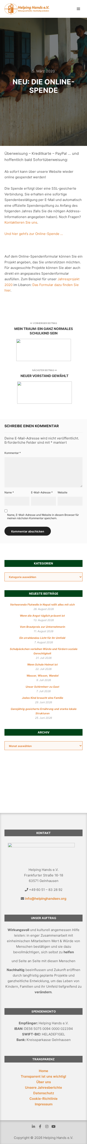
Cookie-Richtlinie (43, 1098)
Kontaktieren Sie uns (20, 222)
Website (62, 492)
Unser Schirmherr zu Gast (42, 686)
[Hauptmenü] (79, 9)
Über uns (43, 1082)
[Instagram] (47, 1126)
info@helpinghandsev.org (45, 898)
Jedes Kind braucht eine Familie (42, 697)
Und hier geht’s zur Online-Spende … (33, 234)
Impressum (43, 1104)
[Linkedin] (33, 1126)
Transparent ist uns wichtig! (43, 1076)
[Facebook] (40, 1126)
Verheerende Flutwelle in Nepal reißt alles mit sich (42, 604)
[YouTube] (53, 1126)
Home (43, 1071)
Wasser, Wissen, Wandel (42, 675)
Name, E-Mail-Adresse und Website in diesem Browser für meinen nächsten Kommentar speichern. (43, 516)
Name (9, 492)
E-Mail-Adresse (42, 492)
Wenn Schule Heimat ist (42, 664)
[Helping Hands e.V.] (26, 9)
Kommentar (12, 453)
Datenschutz (43, 1093)
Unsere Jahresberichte (43, 1087)
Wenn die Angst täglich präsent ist (42, 615)
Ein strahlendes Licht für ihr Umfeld (42, 638)
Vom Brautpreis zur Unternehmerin (42, 626)
